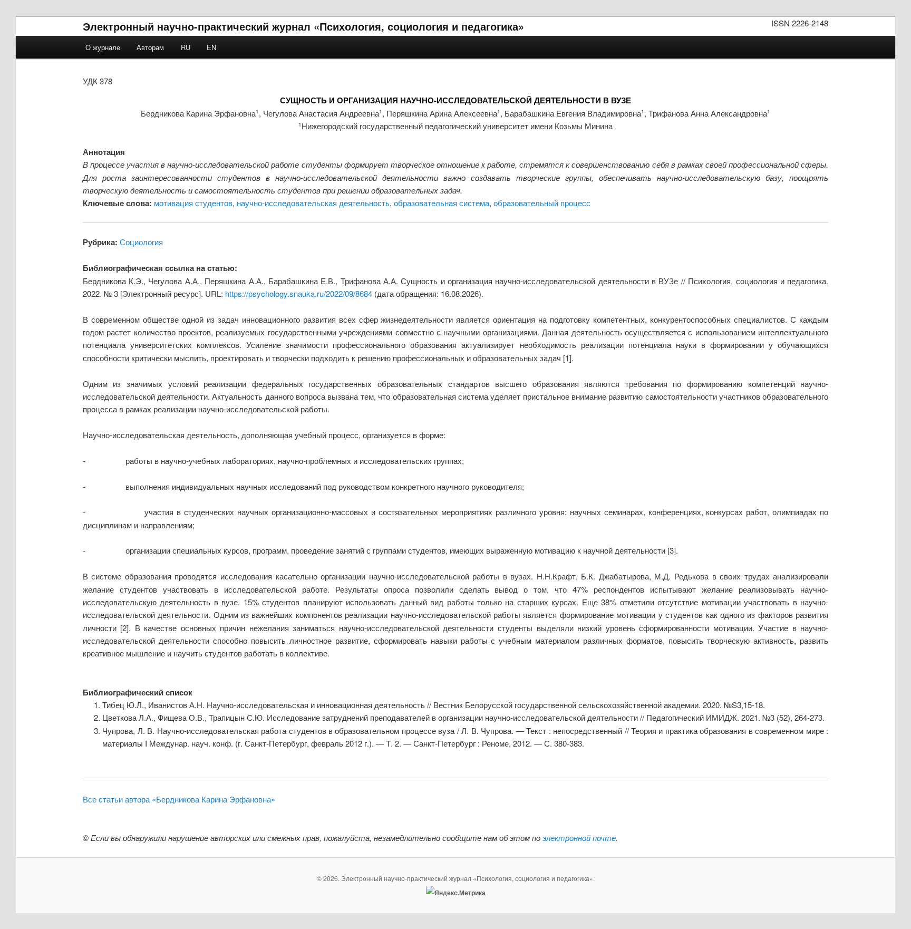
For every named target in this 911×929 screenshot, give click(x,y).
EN (211, 47)
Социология (141, 241)
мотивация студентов (193, 202)
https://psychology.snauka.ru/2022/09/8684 (298, 293)
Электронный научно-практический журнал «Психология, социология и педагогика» (303, 26)
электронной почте (579, 837)
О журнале (102, 47)
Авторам (150, 47)
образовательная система (441, 202)
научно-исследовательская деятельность (313, 202)
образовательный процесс (541, 202)
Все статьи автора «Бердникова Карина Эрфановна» (179, 799)
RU (185, 47)
